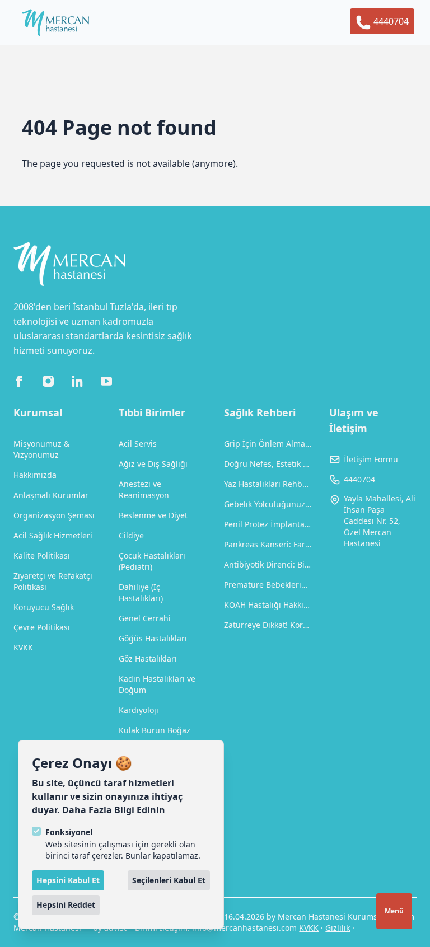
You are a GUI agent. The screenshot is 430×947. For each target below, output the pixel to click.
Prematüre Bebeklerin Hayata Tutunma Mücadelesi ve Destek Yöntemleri (267, 584)
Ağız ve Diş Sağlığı (153, 463)
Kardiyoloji (138, 710)
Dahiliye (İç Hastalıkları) (141, 592)
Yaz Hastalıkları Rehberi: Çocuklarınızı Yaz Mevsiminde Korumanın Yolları (267, 484)
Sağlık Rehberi (260, 412)
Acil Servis (138, 443)
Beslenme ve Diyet (153, 515)
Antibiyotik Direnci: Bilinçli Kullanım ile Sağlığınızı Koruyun (267, 564)
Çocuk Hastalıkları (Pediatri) (152, 561)
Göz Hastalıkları (148, 658)
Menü (394, 911)
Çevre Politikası (41, 627)
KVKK (23, 647)
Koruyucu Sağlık (43, 607)
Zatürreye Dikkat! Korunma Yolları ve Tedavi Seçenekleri (267, 625)
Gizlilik (337, 927)
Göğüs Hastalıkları (153, 638)
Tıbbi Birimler (152, 412)
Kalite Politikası (41, 555)
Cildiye (131, 535)
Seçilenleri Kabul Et (168, 880)
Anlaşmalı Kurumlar (50, 495)
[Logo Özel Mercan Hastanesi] (55, 22)
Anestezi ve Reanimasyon (144, 489)
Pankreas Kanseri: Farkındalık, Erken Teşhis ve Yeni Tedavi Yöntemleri (267, 544)
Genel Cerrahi (145, 618)
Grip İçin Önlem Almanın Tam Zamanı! (267, 443)
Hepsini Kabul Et (68, 880)
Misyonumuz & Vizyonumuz (41, 449)
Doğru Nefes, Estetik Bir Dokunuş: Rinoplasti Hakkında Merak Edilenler (267, 463)
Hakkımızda (35, 475)
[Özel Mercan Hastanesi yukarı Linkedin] (77, 381)
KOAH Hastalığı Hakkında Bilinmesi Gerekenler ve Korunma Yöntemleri (267, 604)
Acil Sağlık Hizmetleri (52, 535)
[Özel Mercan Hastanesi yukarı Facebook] (19, 381)
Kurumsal (37, 412)
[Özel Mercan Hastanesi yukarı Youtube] (106, 381)
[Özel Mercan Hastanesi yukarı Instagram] (48, 381)
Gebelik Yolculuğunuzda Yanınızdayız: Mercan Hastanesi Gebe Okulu (267, 504)
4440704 (390, 21)
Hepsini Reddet (65, 904)
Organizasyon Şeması (54, 515)
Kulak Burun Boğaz (154, 730)
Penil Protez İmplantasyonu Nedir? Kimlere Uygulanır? (267, 524)
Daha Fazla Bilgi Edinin (113, 810)
